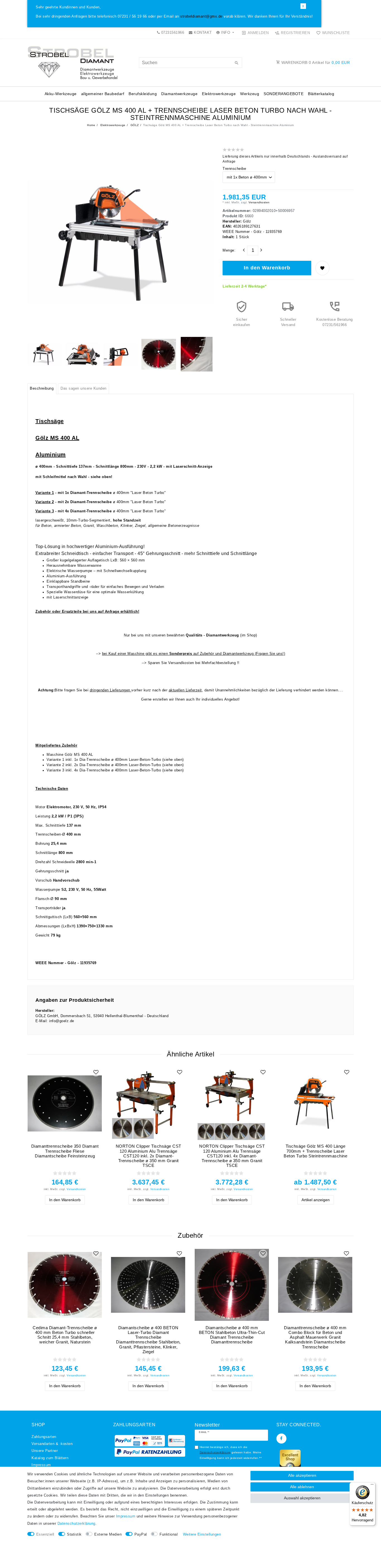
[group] (65, 1103)
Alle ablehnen (302, 1487)
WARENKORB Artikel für (315, 62)
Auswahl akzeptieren (302, 1498)
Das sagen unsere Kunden (84, 388)
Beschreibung (42, 388)
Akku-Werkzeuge (61, 93)
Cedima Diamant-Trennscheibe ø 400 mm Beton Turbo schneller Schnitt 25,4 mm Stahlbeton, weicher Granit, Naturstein (65, 1335)
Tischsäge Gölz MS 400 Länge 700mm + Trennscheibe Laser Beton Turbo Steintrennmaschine (315, 1151)
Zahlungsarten (44, 1437)
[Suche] (236, 63)
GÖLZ (134, 125)
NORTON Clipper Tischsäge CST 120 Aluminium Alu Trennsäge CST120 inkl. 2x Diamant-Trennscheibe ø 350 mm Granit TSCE (148, 1156)
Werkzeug (249, 93)
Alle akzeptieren (302, 1475)
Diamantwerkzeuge (179, 93)
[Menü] (372, 1485)
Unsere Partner (45, 1451)
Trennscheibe (234, 169)
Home (91, 125)
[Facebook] (281, 1439)
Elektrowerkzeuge (219, 93)
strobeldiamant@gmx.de (201, 16)
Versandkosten (259, 202)
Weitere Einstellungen (202, 1534)
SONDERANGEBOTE (283, 93)
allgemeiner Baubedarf (102, 93)
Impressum (41, 1465)
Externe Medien (108, 1534)
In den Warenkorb (267, 268)
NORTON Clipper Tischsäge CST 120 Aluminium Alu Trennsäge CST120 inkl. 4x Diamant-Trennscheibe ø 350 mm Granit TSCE (232, 1156)
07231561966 (172, 33)
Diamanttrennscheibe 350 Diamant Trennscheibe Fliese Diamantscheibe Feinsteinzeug (65, 1151)
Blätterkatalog (321, 93)
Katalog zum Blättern (50, 1458)
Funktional (169, 1534)
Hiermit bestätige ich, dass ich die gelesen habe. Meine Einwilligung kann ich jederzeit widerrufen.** (231, 1452)
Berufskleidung (143, 93)
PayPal (140, 1534)
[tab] (41, 388)
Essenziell (45, 1534)
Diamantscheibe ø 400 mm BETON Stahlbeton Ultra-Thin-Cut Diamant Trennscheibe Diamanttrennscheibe (232, 1335)
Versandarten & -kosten (52, 1444)
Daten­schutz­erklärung (76, 1524)
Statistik (74, 1534)
